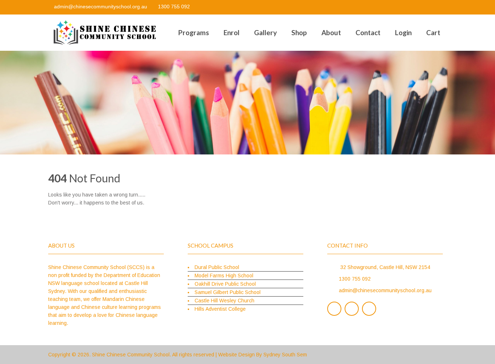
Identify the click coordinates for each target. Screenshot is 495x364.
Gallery (265, 32)
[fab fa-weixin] (425, 7)
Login (403, 32)
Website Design (236, 354)
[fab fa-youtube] (440, 7)
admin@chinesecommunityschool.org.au (100, 6)
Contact (367, 32)
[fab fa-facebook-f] (411, 7)
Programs (193, 32)
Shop (299, 32)
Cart (433, 32)
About (331, 32)
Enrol (232, 32)
